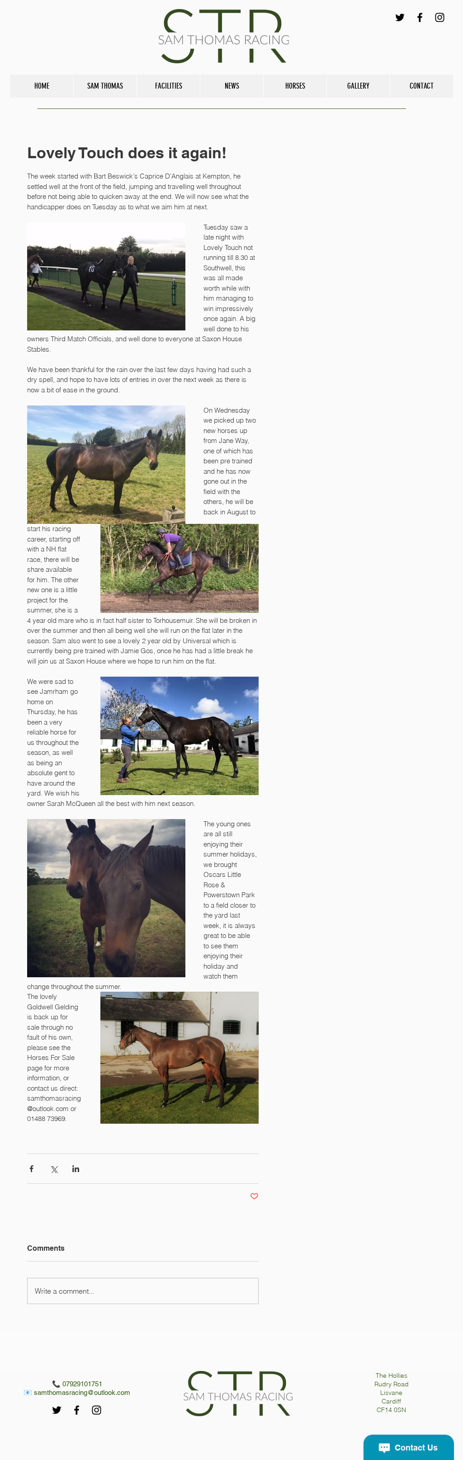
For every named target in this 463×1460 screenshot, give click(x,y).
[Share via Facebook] (31, 1168)
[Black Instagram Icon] (440, 17)
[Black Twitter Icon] (400, 17)
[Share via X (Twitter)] (53, 1168)
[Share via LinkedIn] (75, 1168)
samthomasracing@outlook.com (82, 1392)
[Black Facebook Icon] (420, 17)
